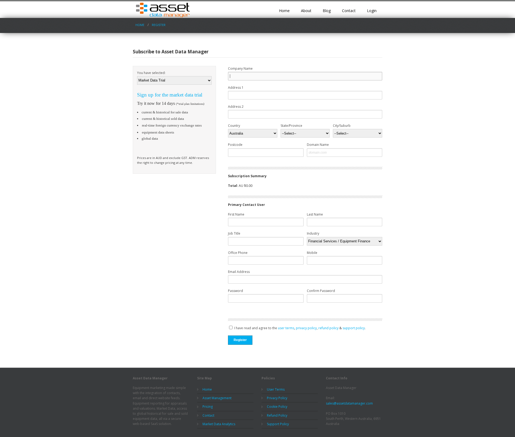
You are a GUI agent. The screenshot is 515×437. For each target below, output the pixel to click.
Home (284, 10)
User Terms (276, 389)
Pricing (208, 406)
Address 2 (236, 106)
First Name (236, 214)
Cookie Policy (277, 406)
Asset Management (217, 398)
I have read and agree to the (255, 328)
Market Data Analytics (219, 424)
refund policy (328, 328)
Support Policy (278, 424)
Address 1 (236, 87)
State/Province (291, 125)
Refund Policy (277, 415)
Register (158, 25)
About (306, 10)
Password (235, 290)
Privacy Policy (277, 398)
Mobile (312, 252)
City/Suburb (342, 125)
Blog (327, 10)
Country (234, 125)
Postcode (235, 144)
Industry (313, 233)
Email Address (239, 271)
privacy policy (306, 328)
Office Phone (238, 252)
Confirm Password (321, 290)
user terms (286, 328)
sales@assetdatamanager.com (349, 403)
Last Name (315, 214)
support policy (354, 328)
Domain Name (318, 144)
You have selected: (151, 73)
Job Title (234, 233)
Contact (349, 10)
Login (372, 10)
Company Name (240, 68)
